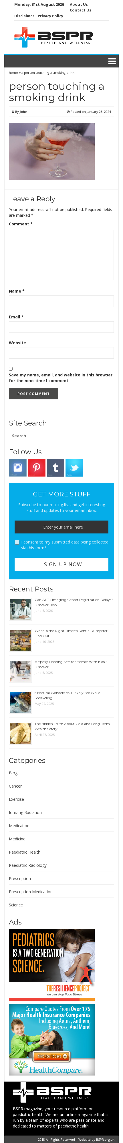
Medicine (17, 839)
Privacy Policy (50, 15)
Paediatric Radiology (28, 865)
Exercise (16, 799)
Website (17, 342)
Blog (13, 772)
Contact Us (80, 10)
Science (16, 905)
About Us (79, 4)
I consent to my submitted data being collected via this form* (64, 544)
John (23, 111)
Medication (19, 825)
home (14, 72)
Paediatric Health (24, 852)
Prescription (20, 878)
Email (16, 317)
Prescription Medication (31, 891)
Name (17, 291)
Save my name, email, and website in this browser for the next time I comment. (60, 377)
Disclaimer (24, 15)
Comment (21, 224)
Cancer (15, 786)
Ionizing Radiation (25, 812)
